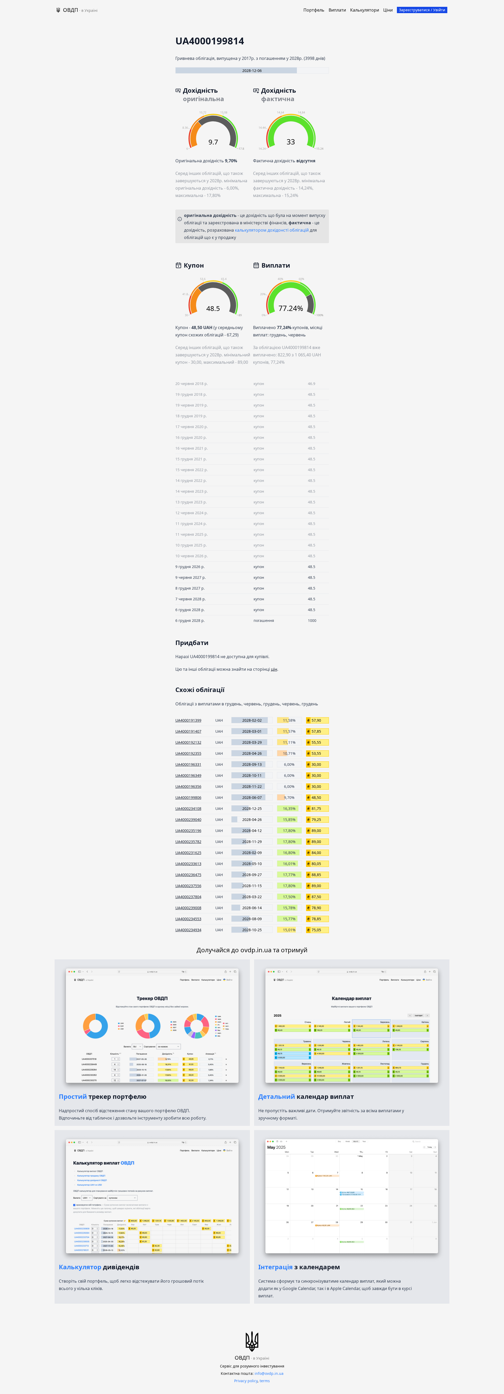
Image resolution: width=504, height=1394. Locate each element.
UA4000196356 (188, 786)
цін (274, 669)
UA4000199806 (188, 797)
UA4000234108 (188, 808)
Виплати (337, 10)
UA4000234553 (188, 918)
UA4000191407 (188, 731)
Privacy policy (246, 1380)
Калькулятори (364, 10)
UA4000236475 (188, 874)
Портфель (313, 10)
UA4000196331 (188, 764)
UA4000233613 (188, 863)
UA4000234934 (188, 929)
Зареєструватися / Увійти (422, 9)
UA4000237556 (188, 885)
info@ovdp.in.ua (269, 1373)
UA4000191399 (188, 720)
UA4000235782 (188, 841)
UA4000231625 (188, 852)
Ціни (388, 10)
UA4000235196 (188, 830)
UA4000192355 (188, 753)
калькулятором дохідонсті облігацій (272, 230)
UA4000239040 (188, 819)
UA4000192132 (188, 742)
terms (265, 1380)
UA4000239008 (188, 907)
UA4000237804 (188, 896)
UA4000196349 (188, 775)
